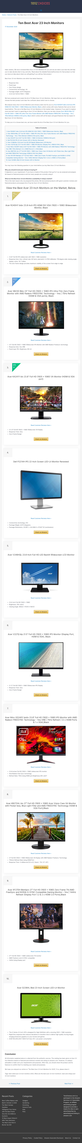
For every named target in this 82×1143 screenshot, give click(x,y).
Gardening (25, 1103)
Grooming (25, 1105)
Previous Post (14, 1084)
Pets (23, 1111)
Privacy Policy (27, 1138)
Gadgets (25, 1100)
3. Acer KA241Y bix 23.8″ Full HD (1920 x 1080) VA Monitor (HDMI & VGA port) (30, 138)
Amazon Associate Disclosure (53, 1138)
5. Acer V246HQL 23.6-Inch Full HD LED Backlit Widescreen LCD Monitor (28, 142)
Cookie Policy (38, 1138)
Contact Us (76, 1138)
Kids (23, 1109)
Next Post (69, 1084)
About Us (68, 1138)
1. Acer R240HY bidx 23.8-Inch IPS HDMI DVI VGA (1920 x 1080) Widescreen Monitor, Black (34, 131)
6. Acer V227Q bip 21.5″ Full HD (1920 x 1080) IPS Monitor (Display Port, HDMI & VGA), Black (35, 144)
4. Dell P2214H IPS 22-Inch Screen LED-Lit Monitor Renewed (25, 140)
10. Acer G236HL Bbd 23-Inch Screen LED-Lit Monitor (23, 160)
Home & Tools (26, 1107)
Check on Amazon (41, 268)
